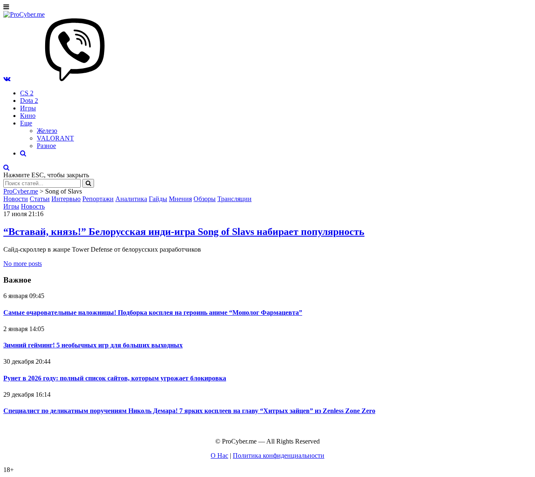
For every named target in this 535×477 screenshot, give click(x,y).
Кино (28, 115)
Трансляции (234, 198)
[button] (6, 78)
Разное (46, 145)
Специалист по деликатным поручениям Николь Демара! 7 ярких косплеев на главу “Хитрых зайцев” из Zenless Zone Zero (189, 410)
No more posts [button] (22, 263)
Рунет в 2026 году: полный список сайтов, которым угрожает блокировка (114, 378)
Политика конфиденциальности (278, 455)
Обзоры (205, 198)
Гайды (158, 198)
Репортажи (98, 198)
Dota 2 (29, 100)
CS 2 (26, 93)
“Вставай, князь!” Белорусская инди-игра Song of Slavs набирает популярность (183, 231)
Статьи (40, 198)
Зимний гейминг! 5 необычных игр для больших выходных (93, 345)
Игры (28, 108)
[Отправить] (88, 183)
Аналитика (131, 198)
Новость (33, 206)
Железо (47, 130)
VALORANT (55, 138)
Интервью (66, 198)
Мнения (180, 198)
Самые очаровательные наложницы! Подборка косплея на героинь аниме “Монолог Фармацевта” (152, 312)
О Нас (219, 455)
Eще (26, 123)
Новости (15, 198)
